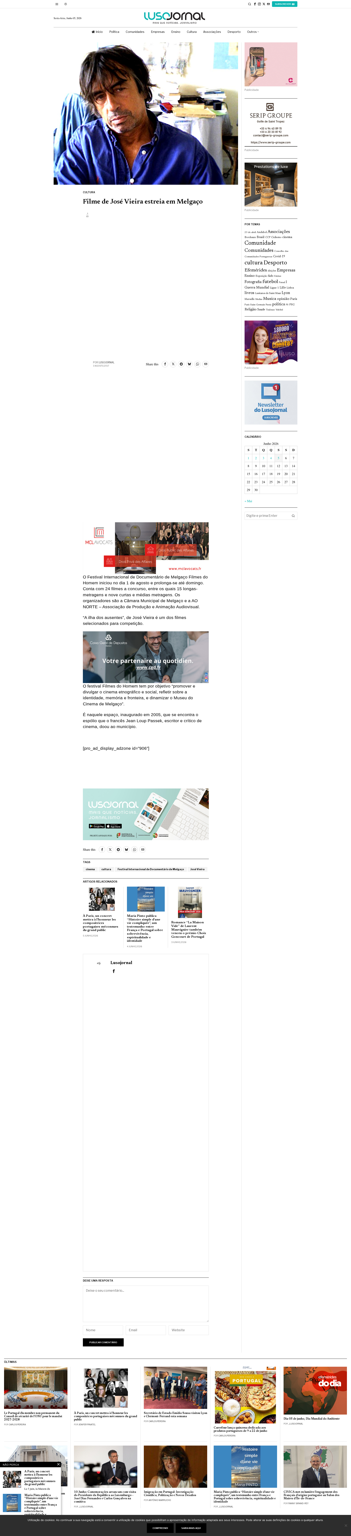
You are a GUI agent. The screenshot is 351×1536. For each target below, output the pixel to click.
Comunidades (259, 250)
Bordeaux (250, 237)
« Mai (248, 501)
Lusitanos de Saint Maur (268, 293)
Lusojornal (107, 362)
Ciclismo (276, 237)
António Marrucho (159, 1500)
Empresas (286, 270)
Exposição (261, 276)
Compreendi (160, 1528)
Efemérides (256, 270)
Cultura (89, 192)
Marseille (250, 299)
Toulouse (270, 310)
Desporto (275, 263)
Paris (293, 299)
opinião (283, 299)
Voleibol (279, 310)
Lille (283, 287)
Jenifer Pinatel (87, 1424)
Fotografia (253, 282)
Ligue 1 (274, 287)
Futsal (282, 282)
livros (249, 293)
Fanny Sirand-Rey (298, 1503)
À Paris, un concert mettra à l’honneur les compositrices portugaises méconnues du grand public (100, 923)
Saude (261, 309)
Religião (251, 309)
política (278, 304)
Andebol (262, 232)
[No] (346, 1525)
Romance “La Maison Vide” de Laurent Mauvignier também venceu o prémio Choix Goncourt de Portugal (188, 929)
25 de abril (250, 232)
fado (270, 276)
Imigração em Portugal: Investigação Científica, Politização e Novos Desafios (170, 1494)
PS (287, 305)
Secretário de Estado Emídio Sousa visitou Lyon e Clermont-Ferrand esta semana (175, 1415)
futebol (270, 281)
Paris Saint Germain (255, 305)
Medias (258, 299)
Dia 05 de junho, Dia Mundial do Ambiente (312, 1418)
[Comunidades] (146, 656)
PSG (292, 305)
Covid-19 (279, 256)
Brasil (260, 237)
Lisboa (290, 288)
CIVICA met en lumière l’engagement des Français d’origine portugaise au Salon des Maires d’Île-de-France (311, 1495)
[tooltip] (255, 4)
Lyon (286, 293)
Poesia (268, 305)
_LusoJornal (295, 1423)
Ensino (250, 276)
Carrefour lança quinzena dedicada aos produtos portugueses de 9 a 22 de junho (240, 1429)
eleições (272, 271)
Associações (279, 232)
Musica (269, 299)
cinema (90, 869)
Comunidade (260, 243)
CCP (267, 237)
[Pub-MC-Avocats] (146, 547)
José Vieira (198, 869)
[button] (293, 516)
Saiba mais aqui (191, 1528)
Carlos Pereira (17, 1424)
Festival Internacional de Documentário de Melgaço (151, 869)
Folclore (277, 276)
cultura (106, 869)
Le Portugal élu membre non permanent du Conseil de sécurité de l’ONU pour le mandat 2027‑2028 (33, 1416)
